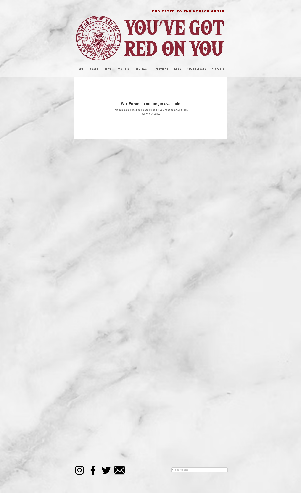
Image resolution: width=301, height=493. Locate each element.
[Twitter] (106, 470)
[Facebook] (93, 470)
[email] (119, 470)
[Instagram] (79, 470)
